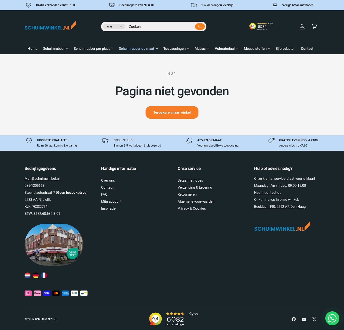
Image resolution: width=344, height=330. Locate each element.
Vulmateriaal (225, 49)
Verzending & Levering (195, 187)
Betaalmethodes (190, 180)
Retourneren (187, 194)
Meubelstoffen (255, 49)
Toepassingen (174, 49)
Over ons (108, 180)
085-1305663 (34, 185)
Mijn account (111, 201)
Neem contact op (267, 192)
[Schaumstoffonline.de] (36, 276)
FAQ (104, 194)
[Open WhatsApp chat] (332, 318)
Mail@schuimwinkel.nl (42, 178)
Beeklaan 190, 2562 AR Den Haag (280, 206)
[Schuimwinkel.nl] (27, 276)
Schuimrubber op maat (136, 49)
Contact (107, 187)
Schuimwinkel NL (46, 319)
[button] (314, 26)
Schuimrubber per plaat (92, 49)
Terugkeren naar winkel (172, 112)
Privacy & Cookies (192, 208)
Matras (200, 49)
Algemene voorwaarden (196, 201)
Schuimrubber (54, 49)
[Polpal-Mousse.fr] (44, 276)
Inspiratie (108, 208)
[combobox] (167, 25)
